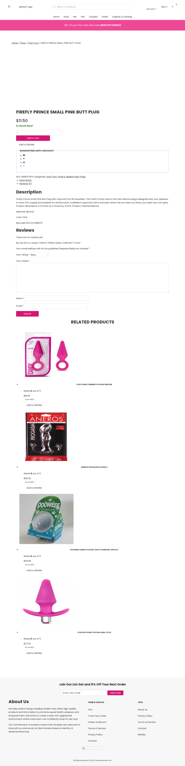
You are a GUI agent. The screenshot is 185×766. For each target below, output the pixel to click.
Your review (23, 260)
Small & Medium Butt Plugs (72, 176)
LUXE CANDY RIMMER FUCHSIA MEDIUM (94, 384)
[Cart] (175, 6)
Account (151, 9)
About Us (142, 709)
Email (19, 306)
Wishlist (142, 734)
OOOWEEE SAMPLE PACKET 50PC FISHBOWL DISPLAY (94, 549)
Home (56, 16)
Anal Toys (51, 176)
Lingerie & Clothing (122, 16)
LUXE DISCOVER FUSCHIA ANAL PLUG (94, 632)
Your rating (22, 254)
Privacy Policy (95, 734)
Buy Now (28, 399)
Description (25, 180)
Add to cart (33, 138)
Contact (92, 740)
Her (75, 16)
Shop (66, 16)
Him (83, 16)
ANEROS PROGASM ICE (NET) (94, 467)
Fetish (105, 16)
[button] (25, 144)
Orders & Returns (97, 722)
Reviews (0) (25, 183)
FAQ (90, 709)
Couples (93, 16)
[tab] (94, 180)
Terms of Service (97, 728)
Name (20, 298)
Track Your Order (97, 715)
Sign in (164, 6)
